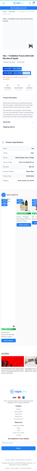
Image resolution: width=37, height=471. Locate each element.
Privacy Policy (15, 468)
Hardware (18, 414)
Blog (18, 428)
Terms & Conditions (25, 468)
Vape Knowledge (18, 425)
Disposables (18, 411)
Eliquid (18, 409)
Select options (8, 340)
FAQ (18, 430)
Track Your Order (18, 433)
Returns (8, 468)
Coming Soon (18, 419)
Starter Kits (18, 416)
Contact (18, 435)
